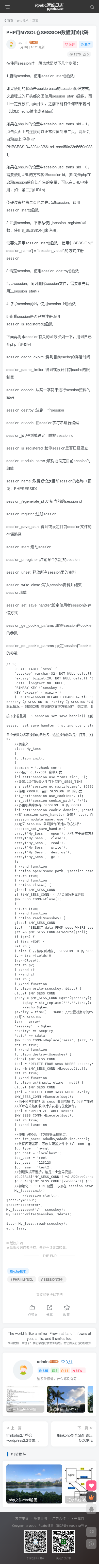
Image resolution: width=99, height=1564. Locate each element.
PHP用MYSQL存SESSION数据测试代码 (47, 32)
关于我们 (77, 1518)
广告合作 (58, 1518)
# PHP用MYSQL (21, 1279)
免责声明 (40, 1518)
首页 (9, 20)
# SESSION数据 (52, 1279)
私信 (88, 44)
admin (23, 42)
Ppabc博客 (46, 1525)
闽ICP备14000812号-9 (71, 1525)
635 (45, 1370)
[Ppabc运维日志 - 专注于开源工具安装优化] (49, 6)
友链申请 (21, 1518)
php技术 (22, 20)
